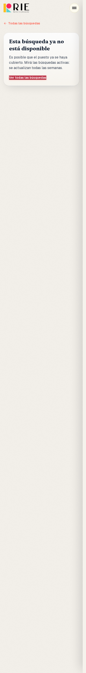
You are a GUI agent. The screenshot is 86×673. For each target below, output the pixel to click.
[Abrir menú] (74, 8)
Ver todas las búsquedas (27, 78)
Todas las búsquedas (24, 23)
